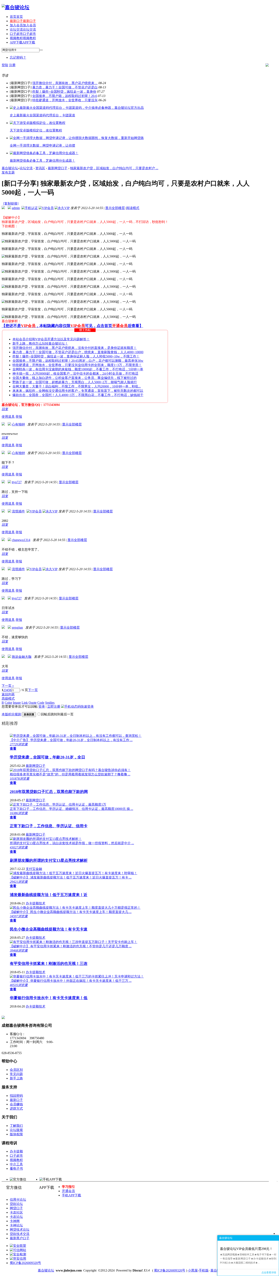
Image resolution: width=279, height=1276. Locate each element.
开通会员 (68, 1191)
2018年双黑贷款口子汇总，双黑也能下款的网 (49, 791)
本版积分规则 (11, 714)
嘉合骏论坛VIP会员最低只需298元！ (246, 1248)
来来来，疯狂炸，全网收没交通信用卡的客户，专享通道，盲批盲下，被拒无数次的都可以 (77, 390)
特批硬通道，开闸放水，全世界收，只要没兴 (65, 100)
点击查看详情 (268, 1272)
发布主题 (8, 172)
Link (25, 702)
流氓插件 (18, 511)
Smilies (50, 702)
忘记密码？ (18, 57)
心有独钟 (18, 424)
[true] (41, 50)
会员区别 (16, 1069)
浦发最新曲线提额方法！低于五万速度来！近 (48, 895)
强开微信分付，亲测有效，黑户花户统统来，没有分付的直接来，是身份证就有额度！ (74, 348)
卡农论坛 (16, 1216)
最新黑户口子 (19, 1238)
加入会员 (23, 25)
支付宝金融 (34, 869)
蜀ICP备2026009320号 (25, 1263)
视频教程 (23, 38)
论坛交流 (23, 29)
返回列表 (8, 694)
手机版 (204, 1270)
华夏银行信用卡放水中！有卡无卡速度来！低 (48, 998)
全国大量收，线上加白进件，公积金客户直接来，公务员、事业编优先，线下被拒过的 (74, 378)
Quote (33, 702)
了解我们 (16, 1125)
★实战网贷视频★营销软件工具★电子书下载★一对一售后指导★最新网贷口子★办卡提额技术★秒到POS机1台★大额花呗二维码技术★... (248, 1258)
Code (40, 702)
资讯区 (40, 168)
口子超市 (23, 34)
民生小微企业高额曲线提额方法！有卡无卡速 (48, 929)
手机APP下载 (71, 1195)
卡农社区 (16, 1212)
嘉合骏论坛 (10, 168)
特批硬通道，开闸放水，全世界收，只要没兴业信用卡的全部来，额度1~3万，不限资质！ (77, 365)
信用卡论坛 (18, 1199)
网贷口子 (16, 1208)
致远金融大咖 (21, 656)
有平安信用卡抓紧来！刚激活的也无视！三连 (48, 963)
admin (16, 208)
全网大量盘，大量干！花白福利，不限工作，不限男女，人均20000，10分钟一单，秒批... (76, 386)
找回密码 (16, 1095)
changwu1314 (21, 540)
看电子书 (16, 1168)
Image (17, 702)
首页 (16, 16)
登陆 (5, 65)
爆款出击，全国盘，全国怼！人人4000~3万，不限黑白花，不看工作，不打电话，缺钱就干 (77, 395)
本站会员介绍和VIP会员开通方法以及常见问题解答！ (51, 339)
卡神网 (15, 1221)
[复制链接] (10, 203)
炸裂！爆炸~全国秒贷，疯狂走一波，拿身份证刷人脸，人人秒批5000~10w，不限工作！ (76, 356)
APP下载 (22, 42)
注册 (12, 65)
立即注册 (53, 706)
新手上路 (16, 1078)
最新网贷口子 (57, 168)
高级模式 (8, 698)
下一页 (33, 690)
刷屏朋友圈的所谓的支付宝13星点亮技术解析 (49, 860)
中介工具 (16, 1164)
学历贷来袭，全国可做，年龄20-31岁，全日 (47, 757)
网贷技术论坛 (19, 1229)
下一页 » (8, 685)
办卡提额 (16, 1151)
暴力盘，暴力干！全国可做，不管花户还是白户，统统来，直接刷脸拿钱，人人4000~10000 (77, 352)
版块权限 (16, 1134)
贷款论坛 (16, 1204)
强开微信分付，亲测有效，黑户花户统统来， (65, 83)
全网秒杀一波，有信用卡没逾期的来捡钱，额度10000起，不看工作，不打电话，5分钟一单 (77, 369)
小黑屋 (193, 1270)
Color (8, 702)
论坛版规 (16, 1130)
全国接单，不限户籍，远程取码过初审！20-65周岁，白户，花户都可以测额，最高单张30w (77, 360)
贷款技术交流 (19, 1234)
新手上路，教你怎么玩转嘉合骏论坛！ (40, 343)
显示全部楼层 (115, 208)
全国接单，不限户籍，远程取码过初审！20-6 (64, 96)
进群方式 (16, 1108)
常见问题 (16, 1074)
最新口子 (23, 21)
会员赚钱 (16, 1104)
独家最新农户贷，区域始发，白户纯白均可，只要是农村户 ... (114, 168)
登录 (41, 706)
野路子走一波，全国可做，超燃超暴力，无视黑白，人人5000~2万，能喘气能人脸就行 (74, 382)
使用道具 (8, 416)
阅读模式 (132, 208)
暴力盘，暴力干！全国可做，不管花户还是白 (65, 87)
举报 (19, 416)
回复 (5, 409)
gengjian (17, 627)
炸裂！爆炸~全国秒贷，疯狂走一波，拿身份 (64, 91)
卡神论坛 (16, 1225)
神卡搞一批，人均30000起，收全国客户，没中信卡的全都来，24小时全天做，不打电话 (75, 373)
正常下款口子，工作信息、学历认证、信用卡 (48, 826)
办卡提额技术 (35, 903)
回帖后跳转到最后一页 (57, 714)
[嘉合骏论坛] (15, 7)
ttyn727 (17, 482)
